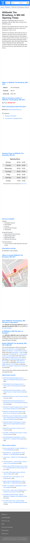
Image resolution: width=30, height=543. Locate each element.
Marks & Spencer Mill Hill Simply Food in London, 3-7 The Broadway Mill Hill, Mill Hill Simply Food (15, 467)
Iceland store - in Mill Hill (18, 352)
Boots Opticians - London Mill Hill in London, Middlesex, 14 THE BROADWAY (14, 453)
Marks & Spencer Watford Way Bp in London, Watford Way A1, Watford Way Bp (14, 482)
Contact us (5, 534)
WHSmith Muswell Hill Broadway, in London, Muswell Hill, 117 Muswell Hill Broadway (14, 438)
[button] (15, 271)
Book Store (13, 116)
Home (2, 7)
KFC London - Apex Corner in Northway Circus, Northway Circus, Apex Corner (15, 491)
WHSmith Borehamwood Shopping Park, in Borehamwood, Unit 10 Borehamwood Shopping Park (15, 402)
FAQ (3, 524)
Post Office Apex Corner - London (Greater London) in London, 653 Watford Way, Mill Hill (14, 501)
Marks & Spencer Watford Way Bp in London (13, 363)
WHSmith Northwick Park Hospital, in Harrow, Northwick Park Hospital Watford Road (14, 423)
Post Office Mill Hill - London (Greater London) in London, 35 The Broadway (15, 462)
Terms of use (6, 521)
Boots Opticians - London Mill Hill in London (16, 350)
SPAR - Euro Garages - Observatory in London (13, 366)
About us (4, 514)
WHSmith (7, 7)
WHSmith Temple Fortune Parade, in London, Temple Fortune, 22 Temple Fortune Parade (14, 391)
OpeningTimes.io (6, 539)
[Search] (27, 2)
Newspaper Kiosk (17, 118)
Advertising (5, 530)
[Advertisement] (15, 65)
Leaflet (13, 286)
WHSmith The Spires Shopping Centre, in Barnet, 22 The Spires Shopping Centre (15, 407)
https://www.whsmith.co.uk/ (15, 109)
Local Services (8, 118)
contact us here (24, 183)
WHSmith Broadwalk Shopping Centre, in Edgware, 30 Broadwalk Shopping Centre (13, 378)
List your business (7, 527)
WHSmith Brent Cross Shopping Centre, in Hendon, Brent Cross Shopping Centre (13, 385)
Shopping (7, 116)
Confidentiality (6, 517)
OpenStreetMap (20, 286)
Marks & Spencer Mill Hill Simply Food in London (14, 356)
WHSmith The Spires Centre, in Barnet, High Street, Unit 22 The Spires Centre (14, 412)
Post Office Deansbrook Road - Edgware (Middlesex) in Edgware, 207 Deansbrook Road (15, 495)
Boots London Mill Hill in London (10, 349)
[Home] (3, 3)
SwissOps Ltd (24, 539)
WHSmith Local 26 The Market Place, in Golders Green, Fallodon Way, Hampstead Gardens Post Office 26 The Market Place (15, 417)
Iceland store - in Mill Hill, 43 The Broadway (14, 457)
